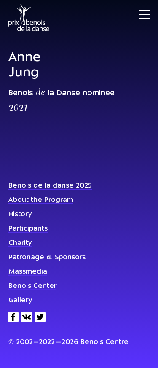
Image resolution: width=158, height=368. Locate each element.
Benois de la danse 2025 (50, 186)
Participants (28, 229)
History (20, 214)
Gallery (20, 300)
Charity (20, 243)
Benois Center (32, 286)
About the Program (40, 200)
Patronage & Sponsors (47, 257)
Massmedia (27, 272)
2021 (17, 109)
